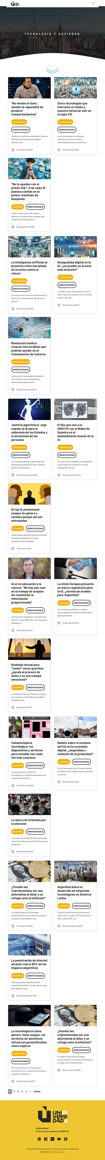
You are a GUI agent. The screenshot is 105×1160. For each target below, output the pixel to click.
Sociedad (17, 207)
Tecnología (19, 122)
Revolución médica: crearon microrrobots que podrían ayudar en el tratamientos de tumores (28, 348)
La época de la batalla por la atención (28, 821)
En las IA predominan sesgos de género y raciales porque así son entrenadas (26, 515)
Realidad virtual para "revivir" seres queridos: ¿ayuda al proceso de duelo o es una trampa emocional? (27, 672)
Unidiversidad (21, 129)
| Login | (61, 1152)
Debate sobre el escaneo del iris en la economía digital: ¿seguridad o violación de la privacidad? (75, 748)
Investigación (20, 362)
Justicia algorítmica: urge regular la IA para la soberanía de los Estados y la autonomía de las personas (29, 432)
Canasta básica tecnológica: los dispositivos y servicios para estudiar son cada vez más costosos (27, 750)
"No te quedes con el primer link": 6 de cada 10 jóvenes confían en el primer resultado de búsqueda (28, 191)
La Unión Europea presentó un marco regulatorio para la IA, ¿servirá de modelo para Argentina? (75, 589)
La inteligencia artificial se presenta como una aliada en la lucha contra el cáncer (29, 267)
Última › (37, 1091)
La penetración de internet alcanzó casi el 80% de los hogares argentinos (29, 964)
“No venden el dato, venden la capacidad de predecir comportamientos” (27, 108)
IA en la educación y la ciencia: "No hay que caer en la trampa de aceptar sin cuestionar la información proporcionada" (28, 593)
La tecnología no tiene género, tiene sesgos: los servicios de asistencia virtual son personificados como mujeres (29, 1038)
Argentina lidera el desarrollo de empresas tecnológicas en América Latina (74, 892)
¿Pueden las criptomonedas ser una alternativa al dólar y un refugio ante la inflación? (28, 892)
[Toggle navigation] (93, 3)
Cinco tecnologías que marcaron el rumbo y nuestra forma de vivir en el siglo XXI (74, 108)
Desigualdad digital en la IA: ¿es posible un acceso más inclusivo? (74, 266)
